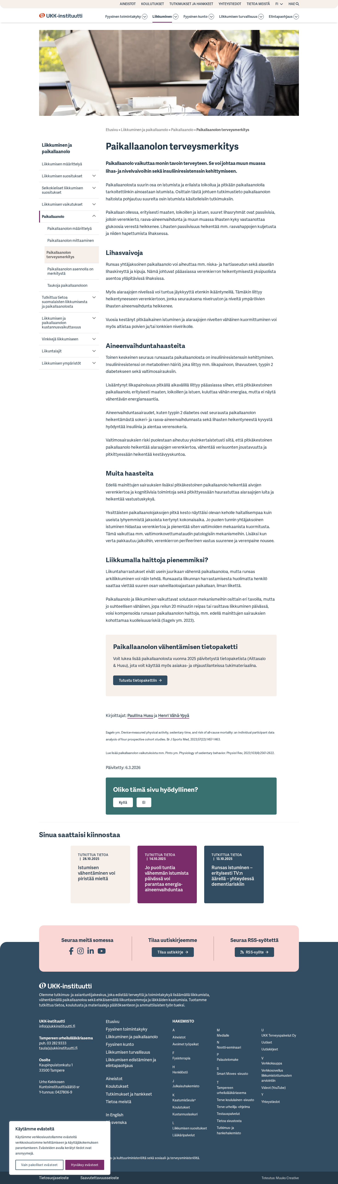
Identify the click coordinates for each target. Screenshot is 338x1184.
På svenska (116, 1122)
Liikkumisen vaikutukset (62, 204)
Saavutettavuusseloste (99, 1177)
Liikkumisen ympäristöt (61, 363)
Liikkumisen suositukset (62, 175)
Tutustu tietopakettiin (138, 680)
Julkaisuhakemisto (185, 1086)
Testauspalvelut (228, 1113)
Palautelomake (227, 1059)
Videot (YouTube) (273, 1087)
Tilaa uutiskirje (170, 952)
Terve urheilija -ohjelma (233, 1107)
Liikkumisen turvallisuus (238, 17)
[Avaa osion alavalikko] (144, 16)
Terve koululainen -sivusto (235, 1100)
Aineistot (128, 4)
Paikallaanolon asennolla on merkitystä (70, 271)
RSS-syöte (255, 952)
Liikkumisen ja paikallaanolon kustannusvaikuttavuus (61, 323)
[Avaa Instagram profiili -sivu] (80, 951)
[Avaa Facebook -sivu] (71, 951)
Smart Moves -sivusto (232, 1073)
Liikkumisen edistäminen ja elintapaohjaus (131, 1062)
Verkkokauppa (271, 1063)
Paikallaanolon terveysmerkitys (60, 254)
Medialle (223, 1035)
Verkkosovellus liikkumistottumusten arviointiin (276, 1075)
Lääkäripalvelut (183, 1135)
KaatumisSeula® (184, 1100)
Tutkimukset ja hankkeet (191, 4)
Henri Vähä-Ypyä (173, 715)
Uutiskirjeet (269, 1049)
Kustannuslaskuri (185, 1114)
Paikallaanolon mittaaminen (70, 240)
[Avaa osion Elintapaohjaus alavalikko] (296, 16)
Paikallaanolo (53, 216)
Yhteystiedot (230, 4)
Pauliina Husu (140, 715)
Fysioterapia (181, 1058)
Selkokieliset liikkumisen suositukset (62, 190)
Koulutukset (152, 4)
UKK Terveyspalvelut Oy (278, 1035)
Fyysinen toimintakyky (123, 17)
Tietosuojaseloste (54, 1177)
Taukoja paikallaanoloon (67, 285)
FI (276, 4)
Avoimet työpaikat (185, 1044)
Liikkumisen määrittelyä (62, 164)
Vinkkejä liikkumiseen (60, 339)
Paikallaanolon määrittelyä (69, 228)
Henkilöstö (180, 1072)
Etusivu (112, 129)
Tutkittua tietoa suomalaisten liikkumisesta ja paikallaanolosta (64, 302)
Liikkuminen (162, 17)
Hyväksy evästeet (84, 1165)
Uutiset (266, 1042)
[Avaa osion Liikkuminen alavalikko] (175, 16)
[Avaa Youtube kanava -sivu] (101, 951)
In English (114, 1114)
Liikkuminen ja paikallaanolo (57, 148)
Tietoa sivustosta (229, 1121)
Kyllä (123, 802)
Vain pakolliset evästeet (39, 1165)
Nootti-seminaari (229, 1047)
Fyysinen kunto (195, 17)
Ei (144, 802)
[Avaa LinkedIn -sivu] (90, 951)
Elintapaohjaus (280, 17)
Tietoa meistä (258, 4)
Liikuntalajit (52, 351)
